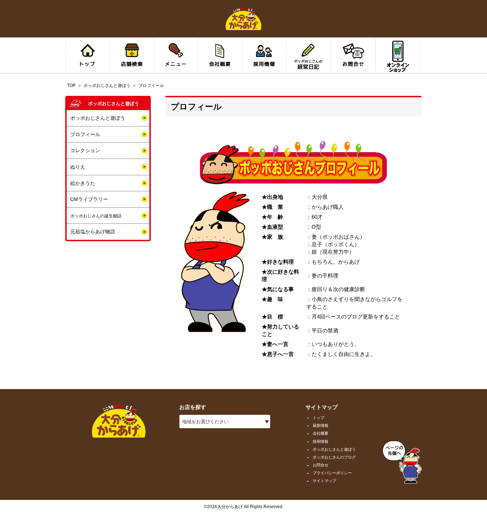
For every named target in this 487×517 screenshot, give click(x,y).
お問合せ (320, 465)
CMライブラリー (89, 199)
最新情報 (320, 425)
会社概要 (320, 433)
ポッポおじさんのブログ (334, 457)
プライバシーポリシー (332, 473)
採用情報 (320, 441)
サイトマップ (324, 481)
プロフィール (85, 134)
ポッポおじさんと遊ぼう (106, 85)
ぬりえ (77, 167)
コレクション (85, 150)
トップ (318, 417)
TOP (71, 85)
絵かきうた (82, 183)
